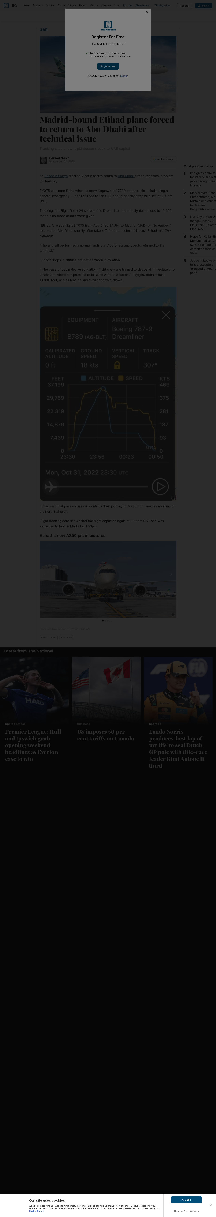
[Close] (210, 1205)
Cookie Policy (36, 1211)
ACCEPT (186, 1199)
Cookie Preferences (186, 1210)
